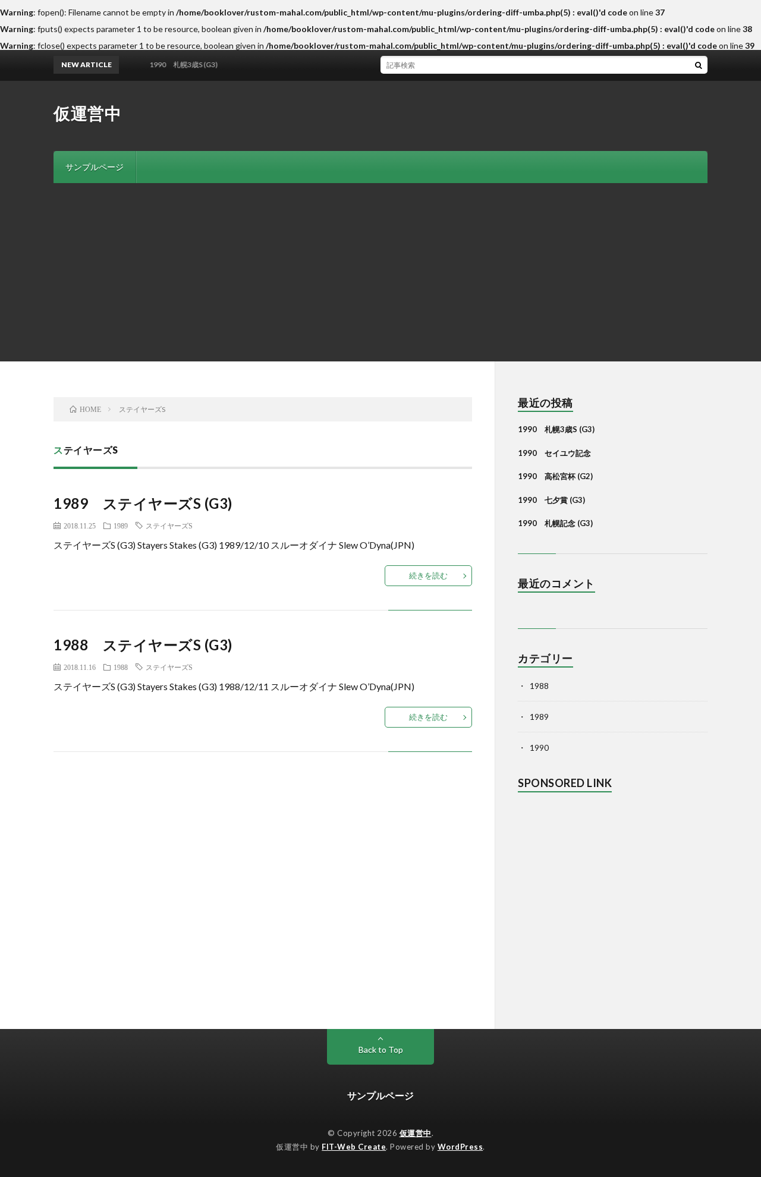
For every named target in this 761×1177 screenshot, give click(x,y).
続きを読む (428, 575)
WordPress (460, 1146)
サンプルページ (94, 167)
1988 (121, 667)
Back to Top (381, 1049)
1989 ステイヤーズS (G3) (143, 503)
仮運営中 (87, 113)
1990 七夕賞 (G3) (551, 500)
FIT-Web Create (354, 1146)
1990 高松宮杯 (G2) (555, 476)
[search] (698, 65)
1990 (539, 747)
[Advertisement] (380, 272)
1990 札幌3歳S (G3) (556, 429)
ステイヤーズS (169, 525)
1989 (121, 525)
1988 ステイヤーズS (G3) (143, 644)
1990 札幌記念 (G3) (555, 523)
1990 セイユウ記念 (554, 453)
